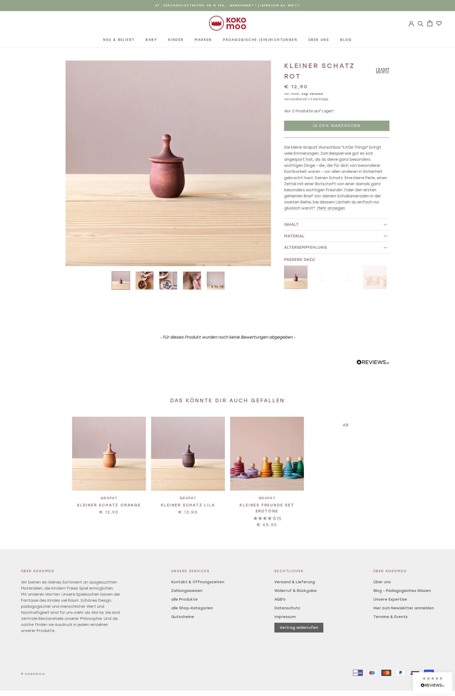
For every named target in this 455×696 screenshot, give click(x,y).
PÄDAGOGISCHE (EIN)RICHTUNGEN (260, 40)
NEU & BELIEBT (119, 40)
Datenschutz (287, 608)
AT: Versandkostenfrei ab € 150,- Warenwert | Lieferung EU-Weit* (227, 5)
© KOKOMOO (33, 674)
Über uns (382, 582)
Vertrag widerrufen (299, 627)
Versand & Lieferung (294, 582)
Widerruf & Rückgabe (295, 591)
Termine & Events (390, 617)
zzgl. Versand (312, 94)
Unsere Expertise (390, 599)
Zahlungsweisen (186, 591)
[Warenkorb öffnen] (429, 23)
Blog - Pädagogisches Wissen (402, 591)
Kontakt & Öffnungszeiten (197, 582)
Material (294, 236)
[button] (432, 682)
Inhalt (291, 224)
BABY (151, 40)
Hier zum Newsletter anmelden (403, 608)
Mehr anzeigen (331, 208)
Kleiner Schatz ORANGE (109, 505)
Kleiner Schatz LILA (188, 505)
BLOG (346, 40)
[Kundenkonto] (420, 23)
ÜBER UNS (318, 40)
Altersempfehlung (305, 247)
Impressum (285, 617)
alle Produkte (184, 599)
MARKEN (203, 40)
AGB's (279, 599)
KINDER (176, 40)
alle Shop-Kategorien (192, 608)
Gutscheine (182, 617)
